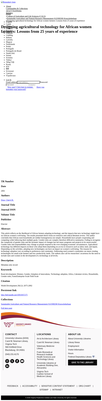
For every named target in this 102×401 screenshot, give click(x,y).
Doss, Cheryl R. (7, 200)
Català (8, 24)
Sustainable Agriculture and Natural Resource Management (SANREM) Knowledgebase (42, 18)
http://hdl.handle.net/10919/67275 (14, 295)
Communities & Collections (17, 8)
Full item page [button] (6, 308)
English (9, 22)
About (8, 6)
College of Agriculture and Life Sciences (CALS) (26, 16)
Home (8, 14)
